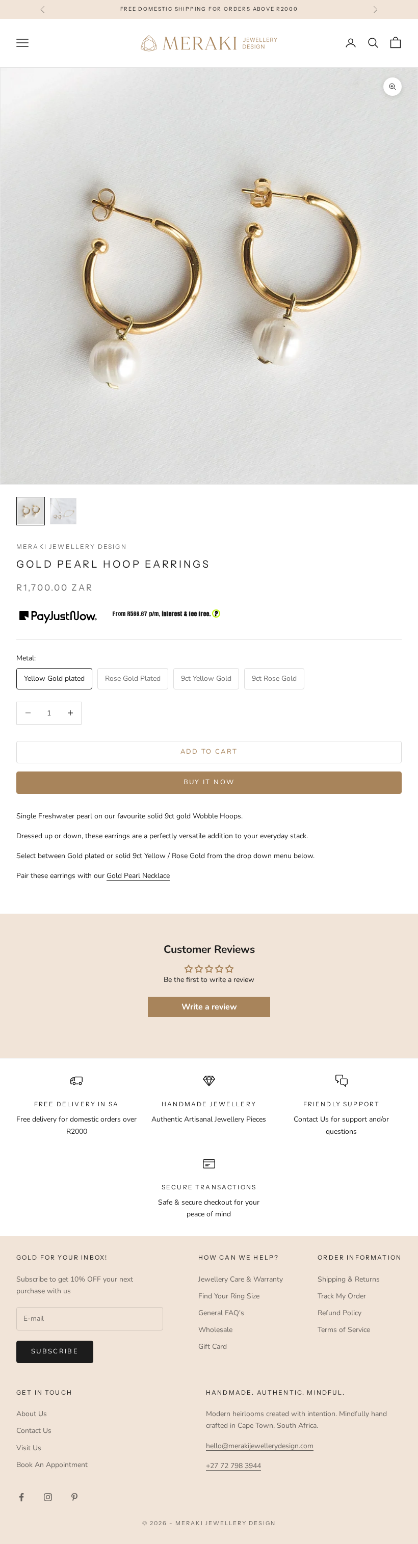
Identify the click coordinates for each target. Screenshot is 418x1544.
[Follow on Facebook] (21, 1497)
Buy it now (209, 782)
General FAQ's (221, 1313)
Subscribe (55, 1351)
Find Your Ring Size (228, 1296)
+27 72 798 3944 (233, 1466)
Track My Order (342, 1296)
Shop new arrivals (267, 9)
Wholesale (215, 1330)
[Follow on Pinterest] (74, 1497)
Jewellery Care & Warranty (240, 1279)
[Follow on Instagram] (48, 1497)
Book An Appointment (52, 1465)
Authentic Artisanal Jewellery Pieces (208, 1119)
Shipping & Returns (349, 1279)
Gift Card (212, 1346)
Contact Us (33, 1430)
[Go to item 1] (30, 511)
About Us (31, 1414)
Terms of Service (344, 1330)
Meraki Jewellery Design (71, 546)
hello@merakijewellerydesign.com (260, 1446)
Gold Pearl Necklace (138, 876)
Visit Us (28, 1448)
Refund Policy (339, 1313)
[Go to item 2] (63, 511)
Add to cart (209, 751)
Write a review (209, 1007)
